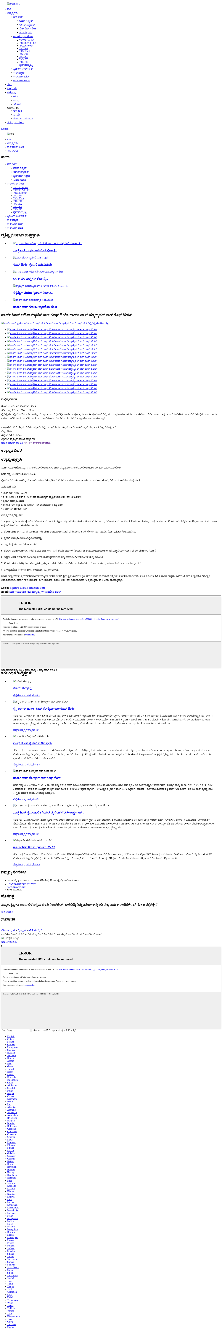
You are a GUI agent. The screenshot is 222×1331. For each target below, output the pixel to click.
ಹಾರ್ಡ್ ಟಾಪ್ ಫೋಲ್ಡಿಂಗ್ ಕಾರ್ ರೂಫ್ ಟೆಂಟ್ (37, 777)
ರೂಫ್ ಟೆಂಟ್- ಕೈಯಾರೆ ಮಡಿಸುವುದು (32, 264)
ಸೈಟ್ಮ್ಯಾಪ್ (22, 930)
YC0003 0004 (26, 45)
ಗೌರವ (16, 96)
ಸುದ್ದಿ (9, 84)
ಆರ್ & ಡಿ (17, 110)
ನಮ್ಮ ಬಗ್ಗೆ (11, 92)
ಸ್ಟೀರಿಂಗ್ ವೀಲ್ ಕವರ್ (23, 68)
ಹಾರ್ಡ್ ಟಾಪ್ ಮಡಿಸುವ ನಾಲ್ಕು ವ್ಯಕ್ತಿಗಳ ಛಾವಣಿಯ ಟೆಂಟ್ (35, 591)
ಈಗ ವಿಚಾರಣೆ (7, 912)
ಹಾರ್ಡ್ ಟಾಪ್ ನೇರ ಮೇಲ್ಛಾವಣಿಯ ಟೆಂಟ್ (35, 306)
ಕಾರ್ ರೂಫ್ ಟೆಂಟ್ (15, 147)
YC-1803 (23, 59)
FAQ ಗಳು (12, 88)
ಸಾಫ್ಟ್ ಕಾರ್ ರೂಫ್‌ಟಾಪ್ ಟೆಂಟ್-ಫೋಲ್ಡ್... (35, 250)
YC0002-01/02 (26, 40)
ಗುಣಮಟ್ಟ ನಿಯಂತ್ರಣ (23, 118)
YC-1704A (24, 51)
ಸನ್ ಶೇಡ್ (18, 17)
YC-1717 (23, 62)
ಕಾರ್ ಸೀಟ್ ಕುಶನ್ (21, 80)
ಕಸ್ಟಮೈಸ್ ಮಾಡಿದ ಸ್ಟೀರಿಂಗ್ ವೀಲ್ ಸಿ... (33, 292)
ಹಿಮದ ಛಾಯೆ (25, 32)
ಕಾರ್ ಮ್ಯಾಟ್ (18, 72)
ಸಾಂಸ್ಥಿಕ (16, 100)
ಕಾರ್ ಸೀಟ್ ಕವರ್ (21, 76)
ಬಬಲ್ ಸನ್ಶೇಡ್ (26, 20)
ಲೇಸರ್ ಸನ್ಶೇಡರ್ (27, 24)
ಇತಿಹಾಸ (17, 104)
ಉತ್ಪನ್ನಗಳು (12, 13)
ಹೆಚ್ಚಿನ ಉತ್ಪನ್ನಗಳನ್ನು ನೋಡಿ (26, 695)
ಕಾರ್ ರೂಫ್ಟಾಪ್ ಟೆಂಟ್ (23, 36)
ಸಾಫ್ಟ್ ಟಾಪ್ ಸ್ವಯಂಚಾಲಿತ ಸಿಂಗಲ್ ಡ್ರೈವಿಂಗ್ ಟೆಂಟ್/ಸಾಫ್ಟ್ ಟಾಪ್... (48, 812)
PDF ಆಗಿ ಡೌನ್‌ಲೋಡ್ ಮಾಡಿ (37, 443)
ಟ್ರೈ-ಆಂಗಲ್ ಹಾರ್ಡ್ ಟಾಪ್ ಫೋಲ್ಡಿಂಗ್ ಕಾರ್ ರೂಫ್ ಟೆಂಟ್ (43, 708)
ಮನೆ (9, 9)
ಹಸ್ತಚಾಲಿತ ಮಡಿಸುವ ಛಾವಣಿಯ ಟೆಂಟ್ (27, 588)
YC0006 (23, 48)
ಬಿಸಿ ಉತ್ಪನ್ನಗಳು (8, 930)
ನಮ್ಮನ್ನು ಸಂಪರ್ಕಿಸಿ (15, 122)
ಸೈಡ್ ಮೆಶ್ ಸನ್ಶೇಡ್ (28, 28)
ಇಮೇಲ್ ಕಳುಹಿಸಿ (9, 942)
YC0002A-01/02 (27, 43)
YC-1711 (23, 54)
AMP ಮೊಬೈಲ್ (35, 930)
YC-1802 (23, 56)
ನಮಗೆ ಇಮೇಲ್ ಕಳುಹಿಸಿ (12, 443)
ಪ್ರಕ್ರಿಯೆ (16, 114)
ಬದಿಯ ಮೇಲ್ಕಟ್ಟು (22, 688)
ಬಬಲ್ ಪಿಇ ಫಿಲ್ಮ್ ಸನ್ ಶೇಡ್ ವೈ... (30, 278)
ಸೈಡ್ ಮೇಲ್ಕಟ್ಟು (26, 65)
